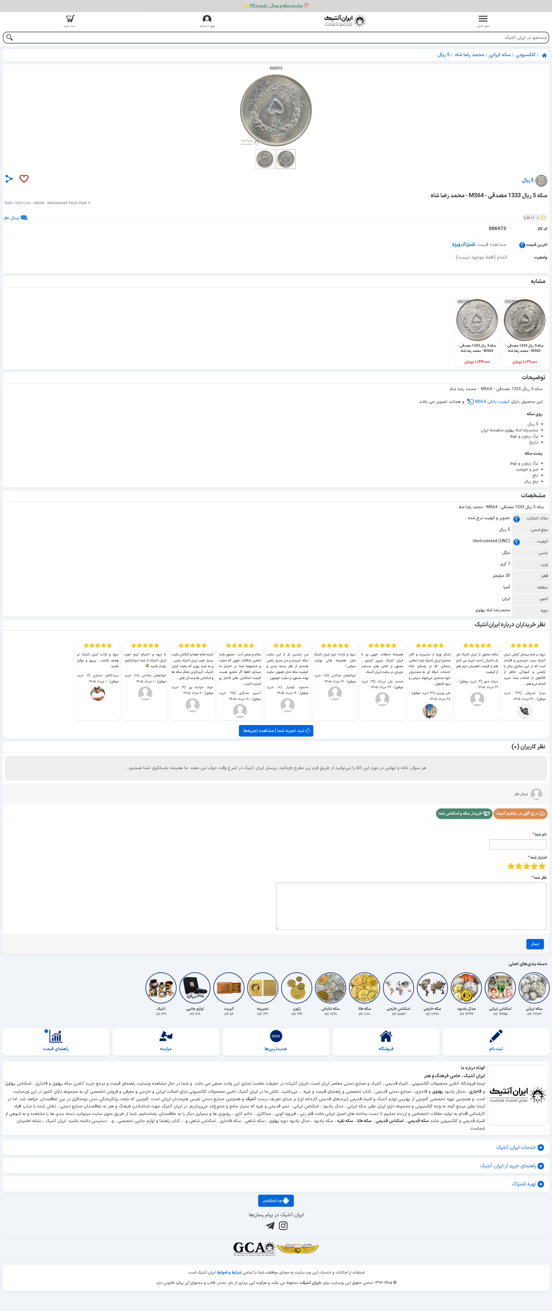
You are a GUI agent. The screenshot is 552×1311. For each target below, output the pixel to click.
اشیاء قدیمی (361, 1099)
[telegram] (269, 1225)
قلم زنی (306, 1114)
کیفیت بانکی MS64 (492, 402)
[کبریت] (228, 987)
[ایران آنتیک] (545, 55)
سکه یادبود (323, 1121)
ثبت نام (496, 1049)
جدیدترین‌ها (275, 1049)
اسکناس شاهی (202, 1121)
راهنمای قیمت (55, 1049)
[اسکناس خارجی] (398, 987)
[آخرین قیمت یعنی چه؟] (522, 245)
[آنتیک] (161, 987)
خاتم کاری (244, 1114)
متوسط (526, 866)
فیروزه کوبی (285, 1114)
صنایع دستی (213, 1099)
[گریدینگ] (254, 1248)
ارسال (535, 944)
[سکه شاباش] (330, 987)
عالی (511, 866)
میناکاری (264, 1114)
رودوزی (224, 1114)
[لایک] (23, 179)
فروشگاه (386, 1049)
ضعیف (542, 866)
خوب (518, 866)
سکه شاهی (255, 1121)
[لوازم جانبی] (194, 987)
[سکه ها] (297, 1248)
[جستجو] (9, 38)
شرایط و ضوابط (229, 1273)
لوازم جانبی (145, 1121)
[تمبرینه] (262, 987)
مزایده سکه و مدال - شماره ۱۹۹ (276, 6)
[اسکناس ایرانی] (500, 987)
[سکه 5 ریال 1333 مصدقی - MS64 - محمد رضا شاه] (276, 110)
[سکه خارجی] (432, 987)
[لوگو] (345, 20)
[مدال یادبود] (466, 987)
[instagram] (282, 1225)
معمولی (534, 866)
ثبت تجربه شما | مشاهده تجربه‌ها (275, 730)
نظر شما (540, 878)
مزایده (166, 1049)
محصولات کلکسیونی (207, 1091)
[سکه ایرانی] (534, 987)
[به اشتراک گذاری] (9, 179)
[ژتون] (296, 987)
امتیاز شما (538, 858)
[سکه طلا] (364, 987)
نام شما (541, 835)
